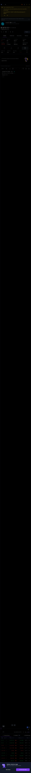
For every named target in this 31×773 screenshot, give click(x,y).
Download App (23, 769)
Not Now (8, 769)
